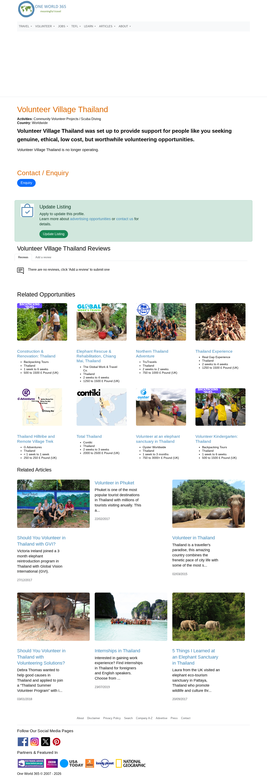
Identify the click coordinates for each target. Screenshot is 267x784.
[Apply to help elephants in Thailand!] (102, 323)
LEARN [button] (89, 26)
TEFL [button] (75, 26)
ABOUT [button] (124, 26)
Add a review (43, 257)
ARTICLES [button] (106, 26)
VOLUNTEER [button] (44, 26)
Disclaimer (93, 718)
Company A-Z (144, 718)
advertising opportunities (90, 219)
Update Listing (53, 234)
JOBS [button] (62, 26)
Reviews (23, 257)
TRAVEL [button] (24, 26)
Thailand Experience (214, 351)
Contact (185, 718)
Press (174, 718)
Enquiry (26, 183)
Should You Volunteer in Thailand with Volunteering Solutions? (41, 657)
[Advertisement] (133, 62)
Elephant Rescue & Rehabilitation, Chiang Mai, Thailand (96, 356)
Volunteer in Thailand (193, 537)
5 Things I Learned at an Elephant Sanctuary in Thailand (195, 657)
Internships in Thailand (117, 650)
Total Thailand (89, 436)
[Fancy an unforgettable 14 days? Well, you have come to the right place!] (161, 323)
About (80, 718)
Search (128, 718)
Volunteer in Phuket (114, 482)
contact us (124, 219)
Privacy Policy (112, 718)
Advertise (161, 718)
